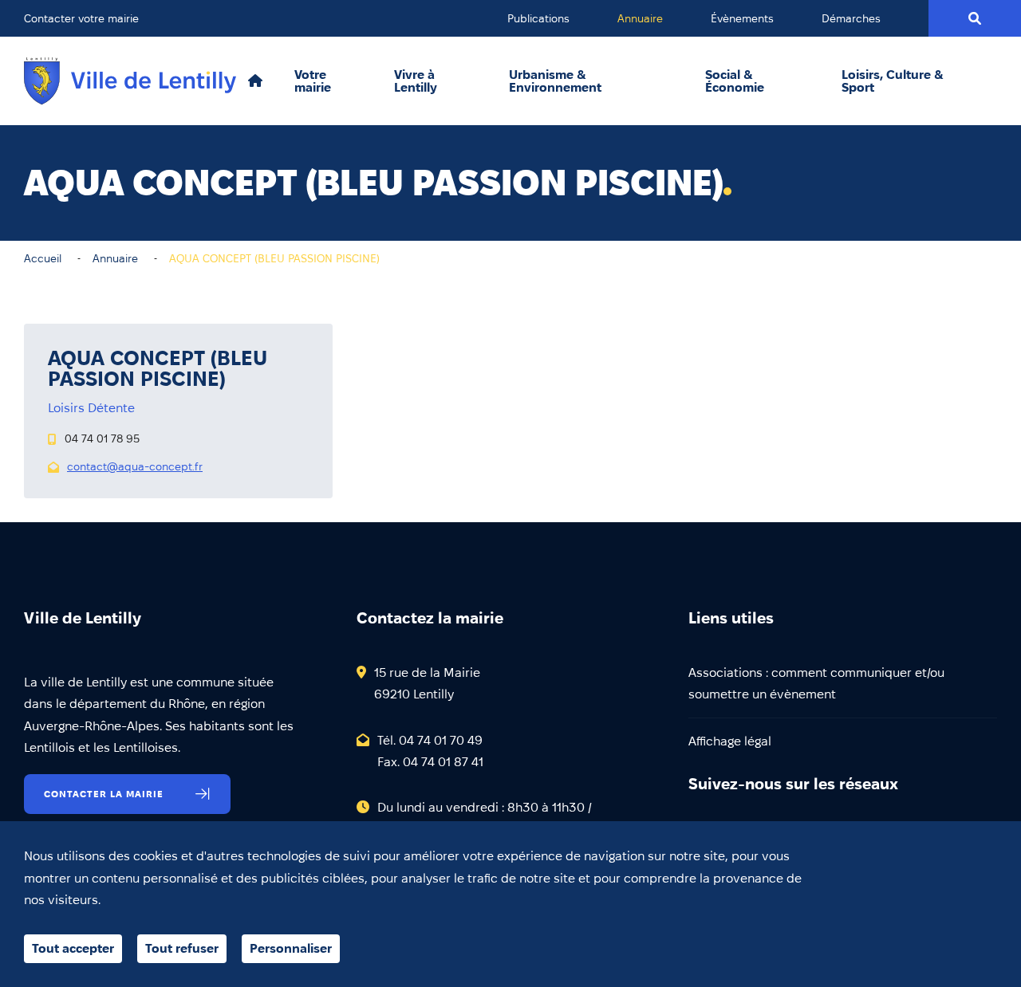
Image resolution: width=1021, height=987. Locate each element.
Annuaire (640, 18)
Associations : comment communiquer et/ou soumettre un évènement (816, 683)
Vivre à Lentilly (415, 81)
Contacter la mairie (104, 793)
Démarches (851, 18)
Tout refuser (182, 948)
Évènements (742, 18)
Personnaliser (291, 948)
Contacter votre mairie (81, 18)
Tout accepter (73, 948)
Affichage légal (729, 741)
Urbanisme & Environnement (555, 81)
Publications (538, 18)
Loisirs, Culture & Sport (893, 81)
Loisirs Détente (91, 408)
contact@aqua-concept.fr (135, 466)
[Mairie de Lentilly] (130, 81)
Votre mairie (312, 81)
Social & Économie (734, 81)
